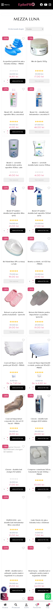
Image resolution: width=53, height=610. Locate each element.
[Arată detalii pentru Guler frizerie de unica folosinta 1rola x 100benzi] (39, 506)
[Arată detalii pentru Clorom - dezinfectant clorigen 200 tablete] (39, 404)
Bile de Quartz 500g (39, 61)
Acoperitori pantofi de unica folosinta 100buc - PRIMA (14, 62)
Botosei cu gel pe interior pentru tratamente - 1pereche (14, 313)
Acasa (5, 607)
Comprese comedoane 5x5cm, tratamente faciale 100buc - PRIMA (39, 471)
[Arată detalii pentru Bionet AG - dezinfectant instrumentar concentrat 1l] (39, 98)
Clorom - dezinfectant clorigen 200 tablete (39, 420)
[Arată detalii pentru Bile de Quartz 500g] (39, 47)
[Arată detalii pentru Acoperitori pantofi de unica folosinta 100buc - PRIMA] (13, 47)
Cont (26, 607)
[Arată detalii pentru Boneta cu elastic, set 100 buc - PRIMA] (39, 247)
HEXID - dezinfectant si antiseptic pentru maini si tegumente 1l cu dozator (13, 573)
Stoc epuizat (39, 81)
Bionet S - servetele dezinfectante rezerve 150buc (39, 164)
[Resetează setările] (4, 589)
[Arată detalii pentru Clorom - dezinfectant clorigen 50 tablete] (13, 455)
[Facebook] (41, 4)
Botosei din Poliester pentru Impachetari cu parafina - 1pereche (39, 314)
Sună (4, 598)
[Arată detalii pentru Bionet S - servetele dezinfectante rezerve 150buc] (39, 148)
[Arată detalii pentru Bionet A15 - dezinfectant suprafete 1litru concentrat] (13, 98)
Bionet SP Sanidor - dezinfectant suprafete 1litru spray (13, 213)
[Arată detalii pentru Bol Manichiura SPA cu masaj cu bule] (13, 247)
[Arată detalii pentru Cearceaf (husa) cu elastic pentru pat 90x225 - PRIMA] (13, 348)
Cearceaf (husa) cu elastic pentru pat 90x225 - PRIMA (13, 364)
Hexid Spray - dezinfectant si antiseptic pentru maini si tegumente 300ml (39, 573)
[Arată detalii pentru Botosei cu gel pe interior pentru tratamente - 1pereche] (13, 298)
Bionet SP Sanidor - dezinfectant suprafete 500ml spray (39, 213)
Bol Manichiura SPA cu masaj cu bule (14, 262)
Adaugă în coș (17, 81)
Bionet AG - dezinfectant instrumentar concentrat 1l (39, 113)
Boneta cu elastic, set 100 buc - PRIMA (39, 262)
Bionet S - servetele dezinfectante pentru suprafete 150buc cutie (13, 165)
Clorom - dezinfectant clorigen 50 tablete (13, 470)
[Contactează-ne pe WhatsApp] (48, 596)
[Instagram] (50, 4)
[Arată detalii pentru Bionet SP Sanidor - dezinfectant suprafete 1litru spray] (13, 196)
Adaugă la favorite (23, 38)
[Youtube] (45, 4)
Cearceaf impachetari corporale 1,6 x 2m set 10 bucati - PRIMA (13, 421)
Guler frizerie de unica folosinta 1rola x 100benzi (39, 521)
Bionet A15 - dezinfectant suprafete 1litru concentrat (14, 113)
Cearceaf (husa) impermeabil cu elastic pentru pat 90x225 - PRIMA (39, 365)
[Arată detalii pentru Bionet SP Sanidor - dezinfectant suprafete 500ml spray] (39, 196)
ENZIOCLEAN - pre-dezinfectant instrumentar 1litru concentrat (14, 522)
